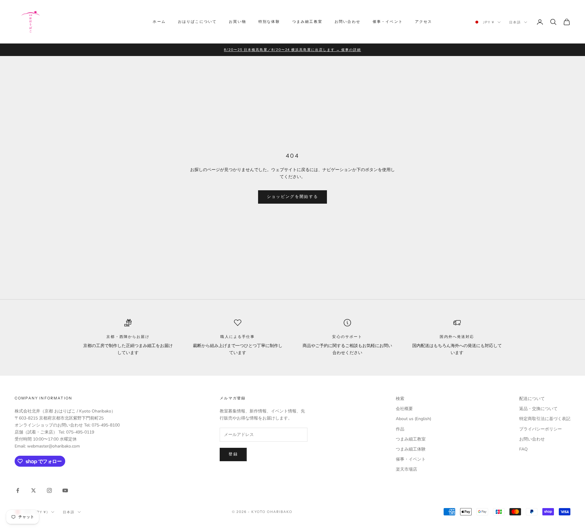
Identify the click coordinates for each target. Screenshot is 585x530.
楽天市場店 (406, 469)
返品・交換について (538, 409)
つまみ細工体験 (411, 449)
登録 (233, 454)
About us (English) (413, 419)
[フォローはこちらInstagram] (49, 490)
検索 (400, 399)
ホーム (159, 21)
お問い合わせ (347, 21)
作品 (400, 429)
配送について (532, 399)
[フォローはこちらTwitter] (33, 490)
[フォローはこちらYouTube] (65, 490)
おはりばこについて (197, 21)
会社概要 (404, 409)
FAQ (523, 449)
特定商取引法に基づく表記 (544, 419)
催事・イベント (388, 21)
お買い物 (237, 21)
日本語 (515, 22)
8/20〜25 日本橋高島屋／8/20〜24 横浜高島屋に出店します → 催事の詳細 (292, 49)
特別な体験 (269, 21)
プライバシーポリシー (540, 429)
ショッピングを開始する (292, 196)
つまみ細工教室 (307, 21)
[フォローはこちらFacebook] (18, 490)
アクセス (423, 21)
